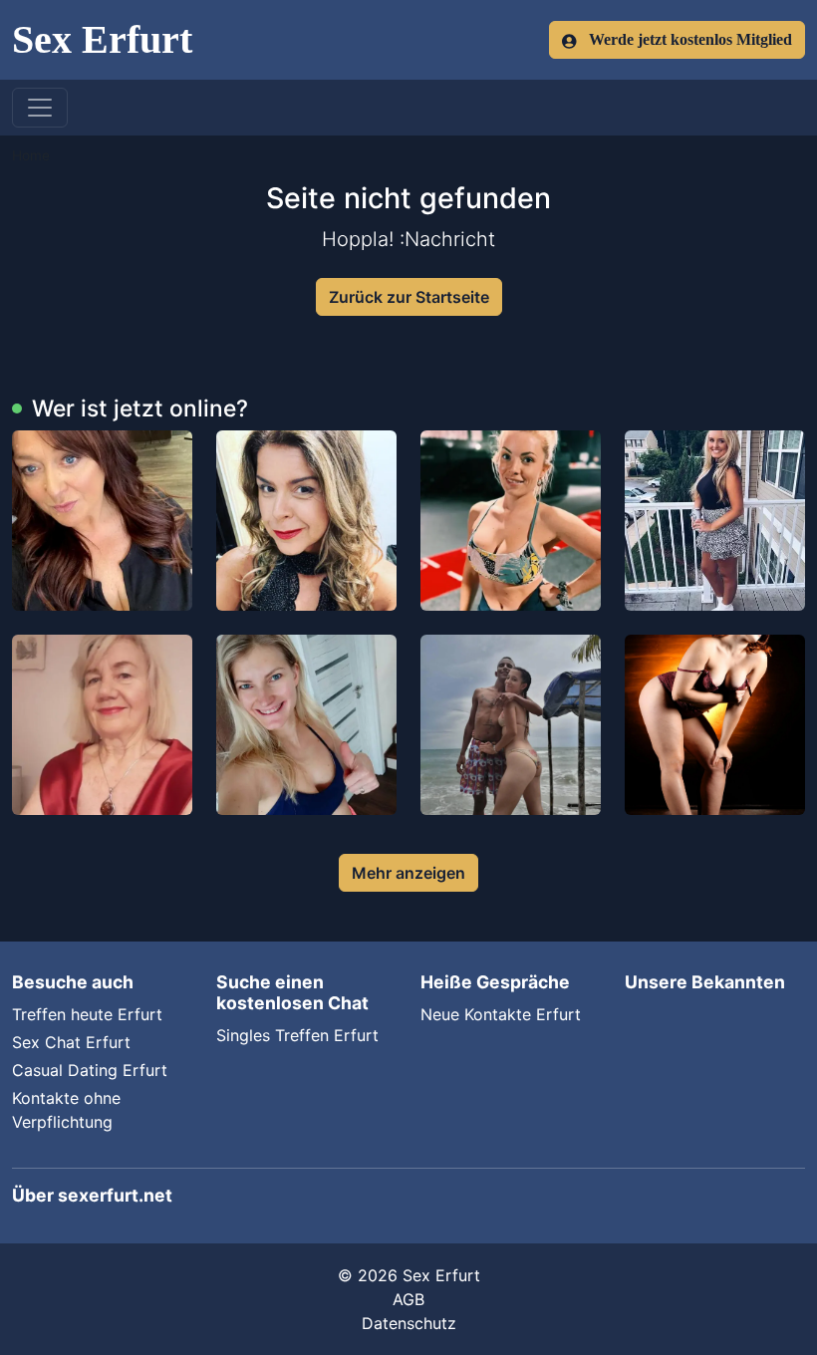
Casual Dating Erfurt (89, 1070)
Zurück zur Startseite (409, 297)
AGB (408, 1299)
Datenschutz (409, 1323)
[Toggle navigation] (40, 108)
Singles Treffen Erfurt (297, 1035)
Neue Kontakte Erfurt (500, 1014)
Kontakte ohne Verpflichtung (66, 1110)
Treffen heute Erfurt (87, 1014)
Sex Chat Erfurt (71, 1042)
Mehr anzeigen (408, 873)
